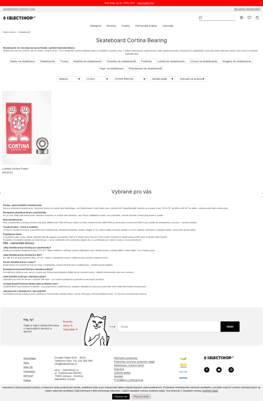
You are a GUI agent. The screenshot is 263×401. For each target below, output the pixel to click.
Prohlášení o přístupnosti (128, 379)
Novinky (111, 25)
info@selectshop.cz (65, 363)
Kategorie (95, 25)
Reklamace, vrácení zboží (247, 9)
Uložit (230, 326)
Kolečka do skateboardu (88, 61)
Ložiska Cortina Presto (15, 168)
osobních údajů (210, 390)
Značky (125, 25)
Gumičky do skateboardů (121, 61)
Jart (79, 215)
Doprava (119, 369)
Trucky (64, 61)
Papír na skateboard (111, 68)
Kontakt (24, 9)
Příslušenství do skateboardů (145, 68)
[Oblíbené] (249, 18)
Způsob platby (122, 372)
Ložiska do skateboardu (171, 61)
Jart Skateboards (84, 208)
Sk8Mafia (94, 215)
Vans (26, 362)
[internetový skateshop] (19, 18)
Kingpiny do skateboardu (237, 61)
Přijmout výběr (141, 396)
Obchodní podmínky (125, 358)
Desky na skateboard (22, 61)
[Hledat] (200, 18)
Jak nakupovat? (11, 9)
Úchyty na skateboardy (203, 61)
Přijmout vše (120, 396)
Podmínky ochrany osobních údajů (134, 361)
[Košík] (257, 18)
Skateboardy (47, 61)
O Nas (32, 9)
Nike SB (28, 367)
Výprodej (168, 25)
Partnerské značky (146, 25)
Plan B (85, 215)
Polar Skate (99, 208)
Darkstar (73, 215)
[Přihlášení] (241, 18)
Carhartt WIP (116, 208)
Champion (29, 371)
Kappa (27, 380)
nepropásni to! (145, 3)
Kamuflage (70, 208)
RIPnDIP (28, 375)
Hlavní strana (9, 32)
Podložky (146, 61)
